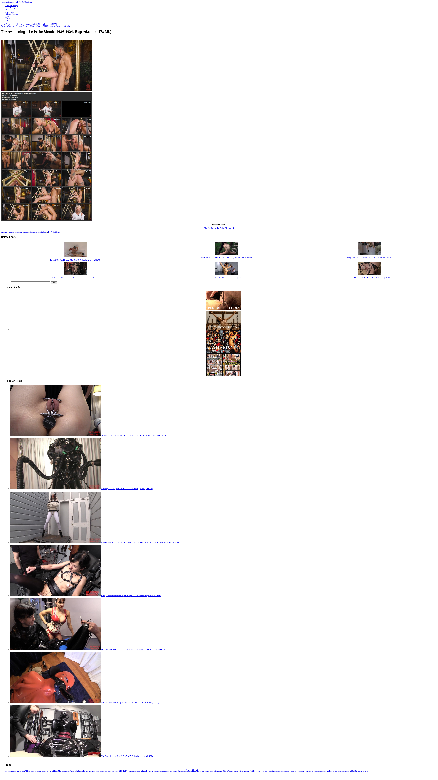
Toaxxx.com (341, 771)
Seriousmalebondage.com (288, 771)
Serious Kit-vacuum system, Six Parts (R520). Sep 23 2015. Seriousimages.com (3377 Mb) (134, 649)
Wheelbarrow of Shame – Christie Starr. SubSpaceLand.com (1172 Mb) (226, 258)
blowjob (46, 771)
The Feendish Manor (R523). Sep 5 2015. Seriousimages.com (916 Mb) (127, 756)
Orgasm (236, 771)
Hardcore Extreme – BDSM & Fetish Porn (16, 2)
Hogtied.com (42, 232)
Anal (25, 770)
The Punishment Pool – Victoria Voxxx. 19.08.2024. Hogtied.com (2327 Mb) (30, 24)
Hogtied (175, 771)
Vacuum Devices (362, 771)
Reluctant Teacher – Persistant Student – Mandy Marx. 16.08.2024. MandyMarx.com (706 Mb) (35, 26)
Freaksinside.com (158, 771)
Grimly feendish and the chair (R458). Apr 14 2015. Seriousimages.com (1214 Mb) (131, 596)
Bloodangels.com (39, 771)
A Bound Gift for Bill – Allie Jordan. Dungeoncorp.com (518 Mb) (76, 278)
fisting (150, 771)
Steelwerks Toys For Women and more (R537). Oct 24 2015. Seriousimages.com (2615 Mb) (134, 435)
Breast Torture (83, 771)
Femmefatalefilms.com (135, 771)
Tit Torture (333, 771)
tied (328, 771)
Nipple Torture (228, 771)
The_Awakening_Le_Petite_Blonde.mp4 (219, 228)
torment (347, 771)
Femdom (26, 232)
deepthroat (18, 232)
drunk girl (91, 771)
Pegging (245, 771)
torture (353, 770)
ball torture (31, 771)
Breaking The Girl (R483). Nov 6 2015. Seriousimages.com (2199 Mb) (127, 489)
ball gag (4, 232)
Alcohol (7, 771)
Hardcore (33, 232)
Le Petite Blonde (54, 232)
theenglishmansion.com (319, 771)
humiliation (193, 770)
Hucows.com (182, 771)
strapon (308, 771)
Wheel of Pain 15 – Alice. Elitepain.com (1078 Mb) (226, 278)
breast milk (74, 771)
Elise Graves (108, 771)
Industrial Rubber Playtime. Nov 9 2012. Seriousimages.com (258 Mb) (75, 260)
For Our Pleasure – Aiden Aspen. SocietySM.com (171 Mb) (369, 278)
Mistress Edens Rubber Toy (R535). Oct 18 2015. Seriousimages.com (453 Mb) (130, 703)
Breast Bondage (66, 771)
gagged (165, 771)
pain (240, 771)
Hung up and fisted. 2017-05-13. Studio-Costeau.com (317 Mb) (369, 258)
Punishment (253, 771)
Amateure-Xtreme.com (16, 771)
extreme (114, 771)
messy (220, 771)
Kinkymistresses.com (207, 771)
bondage (11, 232)
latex (216, 771)
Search (7, 282)
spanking (300, 771)
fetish (144, 771)
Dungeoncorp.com (99, 771)
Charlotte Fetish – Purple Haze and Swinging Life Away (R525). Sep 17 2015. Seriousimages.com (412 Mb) (140, 542)
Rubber (261, 771)
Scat (266, 771)
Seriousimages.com (274, 771)
